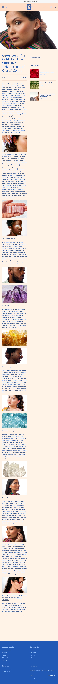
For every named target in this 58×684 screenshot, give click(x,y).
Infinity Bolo (6, 671)
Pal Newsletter (6, 650)
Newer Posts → (23, 616)
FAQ (31, 657)
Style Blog (5, 657)
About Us (4, 652)
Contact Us (33, 650)
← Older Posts (5, 616)
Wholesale (33, 652)
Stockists (32, 655)
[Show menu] (3, 7)
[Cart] (55, 7)
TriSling (4, 674)
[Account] (51, 7)
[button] (7, 7)
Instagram (5, 655)
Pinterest (5, 660)
